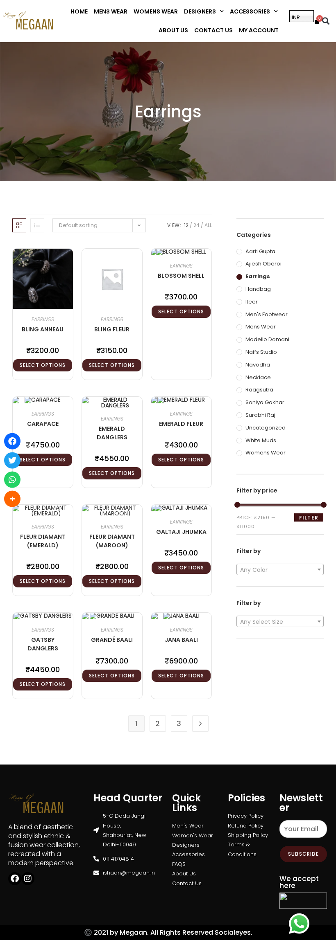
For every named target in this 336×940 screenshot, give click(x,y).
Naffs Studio (261, 352)
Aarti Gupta (260, 251)
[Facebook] (14, 878)
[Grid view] (19, 225)
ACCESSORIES (250, 11)
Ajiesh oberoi (263, 264)
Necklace (258, 377)
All (208, 225)
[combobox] (280, 569)
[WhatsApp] (12, 480)
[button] (325, 21)
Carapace (43, 424)
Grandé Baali (112, 640)
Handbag (258, 289)
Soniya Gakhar (264, 402)
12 (186, 225)
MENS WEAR (110, 11)
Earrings (43, 319)
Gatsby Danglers (42, 644)
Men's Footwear (266, 314)
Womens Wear (265, 453)
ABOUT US (173, 30)
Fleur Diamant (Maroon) (112, 541)
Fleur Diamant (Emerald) (43, 541)
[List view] (37, 225)
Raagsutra (259, 390)
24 (196, 225)
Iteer (251, 302)
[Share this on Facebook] (12, 441)
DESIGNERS (200, 11)
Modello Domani (267, 339)
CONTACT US (213, 30)
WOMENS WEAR (156, 11)
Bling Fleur (111, 329)
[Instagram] (27, 878)
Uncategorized (265, 428)
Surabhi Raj (260, 415)
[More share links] (12, 499)
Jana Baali (181, 640)
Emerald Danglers (112, 433)
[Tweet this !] (12, 460)
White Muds (260, 440)
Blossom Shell (181, 276)
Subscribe (303, 853)
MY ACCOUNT (259, 30)
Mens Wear (260, 327)
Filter (308, 517)
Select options (43, 365)
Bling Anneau (43, 329)
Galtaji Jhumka (181, 532)
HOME (79, 11)
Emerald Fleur (181, 424)
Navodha (257, 365)
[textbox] (280, 570)
